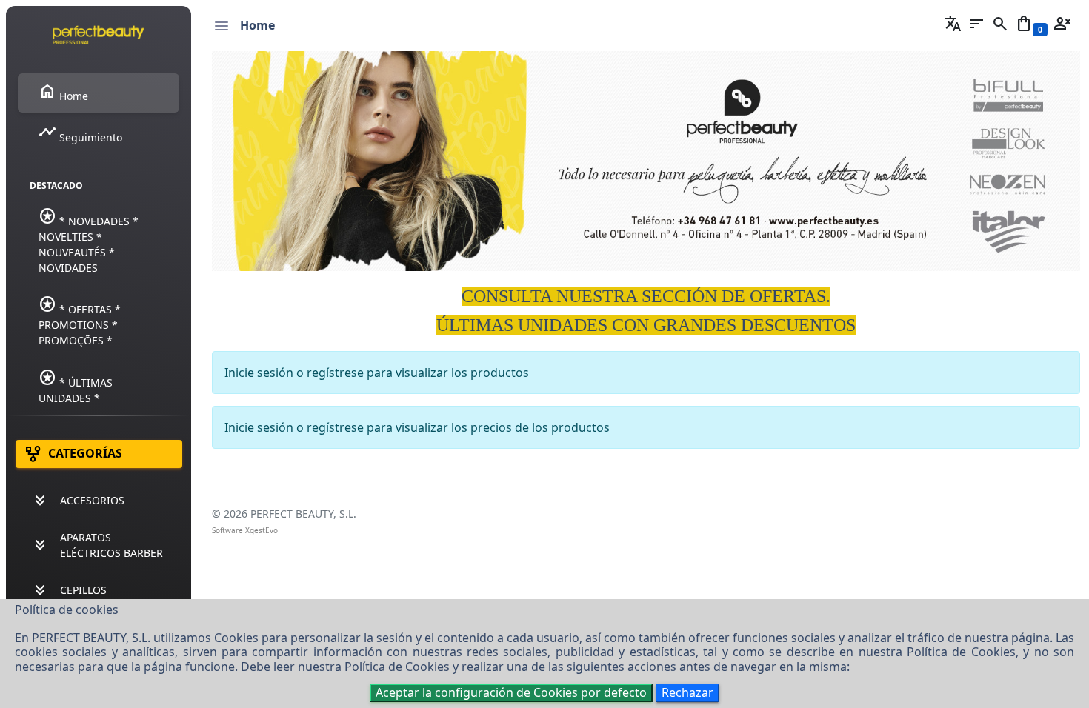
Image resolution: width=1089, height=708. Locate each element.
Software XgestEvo (245, 530)
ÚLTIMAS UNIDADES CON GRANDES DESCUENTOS (646, 325)
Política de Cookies (961, 652)
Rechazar (687, 692)
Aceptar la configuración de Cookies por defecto (511, 692)
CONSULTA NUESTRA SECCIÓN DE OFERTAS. (646, 296)
